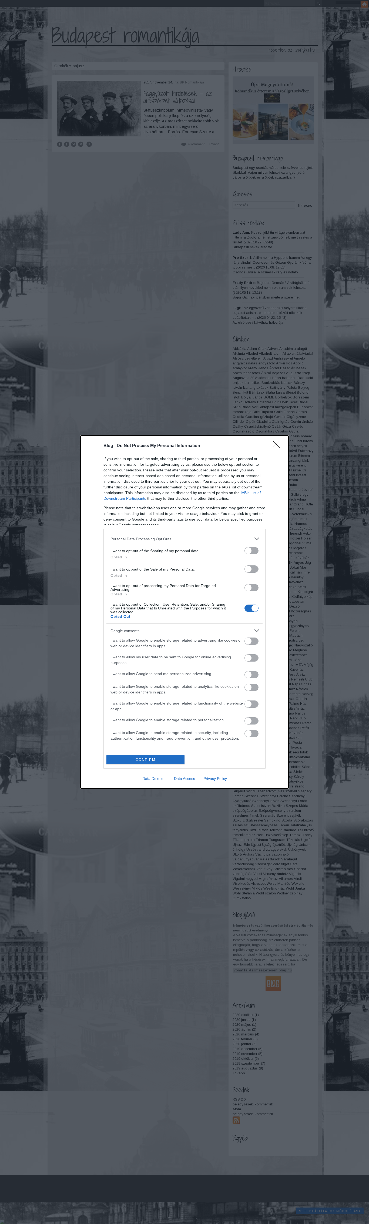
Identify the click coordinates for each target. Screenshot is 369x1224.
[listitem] (184, 539)
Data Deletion (154, 778)
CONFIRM (146, 760)
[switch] (251, 550)
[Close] (278, 446)
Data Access (184, 778)
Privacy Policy (215, 778)
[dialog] (184, 612)
